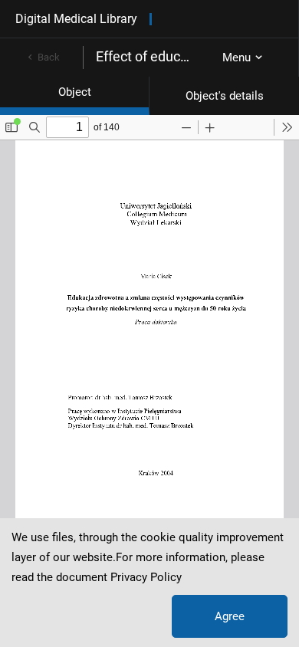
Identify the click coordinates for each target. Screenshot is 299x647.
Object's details (225, 96)
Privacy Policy (146, 577)
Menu (236, 57)
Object (74, 92)
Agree (230, 616)
